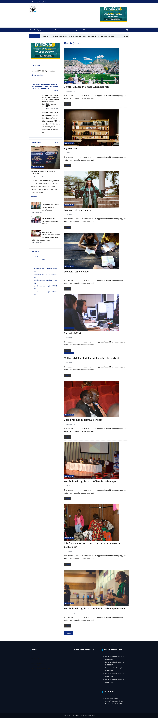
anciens (68, 633)
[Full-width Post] (91, 312)
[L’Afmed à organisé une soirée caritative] (45, 157)
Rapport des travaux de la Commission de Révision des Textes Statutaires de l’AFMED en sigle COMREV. (51, 100)
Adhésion (86, 30)
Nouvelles (50, 30)
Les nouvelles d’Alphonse (41, 260)
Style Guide (70, 148)
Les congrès (75, 30)
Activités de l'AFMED (38, 166)
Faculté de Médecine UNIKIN (113, 704)
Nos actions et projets (62, 30)
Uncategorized (69, 81)
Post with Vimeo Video (76, 271)
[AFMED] (33, 9)
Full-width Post (72, 333)
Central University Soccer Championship (86, 86)
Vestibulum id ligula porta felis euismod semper (90, 481)
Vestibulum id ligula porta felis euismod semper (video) (94, 608)
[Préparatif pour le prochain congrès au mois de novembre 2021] (36, 206)
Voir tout (56, 90)
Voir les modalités (37, 75)
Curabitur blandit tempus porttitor (83, 419)
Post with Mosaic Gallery (77, 210)
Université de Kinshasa (111, 698)
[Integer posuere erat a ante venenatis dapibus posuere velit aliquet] (91, 522)
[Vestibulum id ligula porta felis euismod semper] (91, 461)
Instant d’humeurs (39, 257)
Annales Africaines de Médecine (114, 701)
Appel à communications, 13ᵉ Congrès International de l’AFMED (64, 36)
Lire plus (33, 197)
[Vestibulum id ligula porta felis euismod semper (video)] (96, 588)
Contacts (94, 30)
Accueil (32, 30)
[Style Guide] (91, 128)
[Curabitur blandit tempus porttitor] (91, 399)
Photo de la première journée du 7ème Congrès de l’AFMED (50, 221)
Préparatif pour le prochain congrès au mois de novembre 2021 (50, 207)
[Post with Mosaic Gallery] (91, 189)
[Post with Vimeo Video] (91, 251)
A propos (40, 30)
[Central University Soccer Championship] (91, 66)
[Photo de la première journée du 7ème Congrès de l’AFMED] (36, 219)
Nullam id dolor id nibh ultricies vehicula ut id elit (91, 358)
